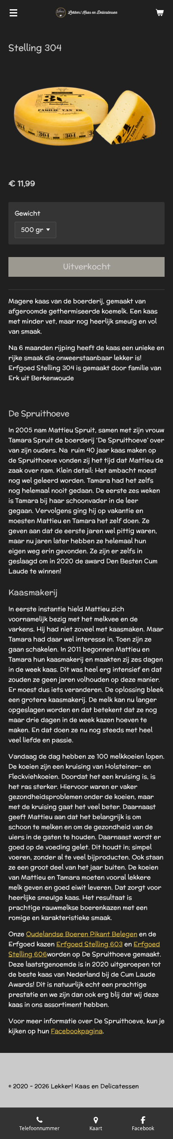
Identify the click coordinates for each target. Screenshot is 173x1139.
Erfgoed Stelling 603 (89, 944)
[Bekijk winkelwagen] (159, 12)
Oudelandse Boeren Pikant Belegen (81, 933)
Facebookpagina (76, 1030)
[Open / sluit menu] (13, 12)
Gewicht (27, 213)
